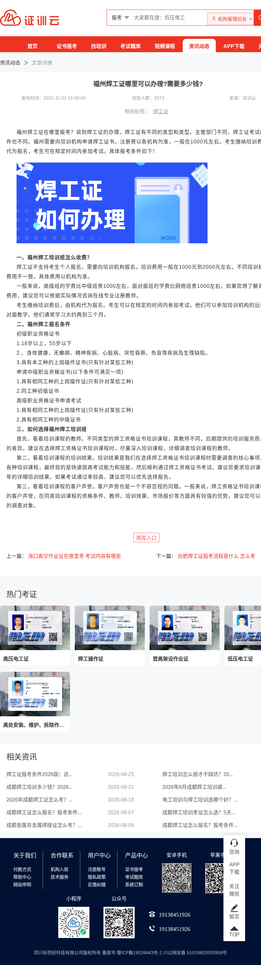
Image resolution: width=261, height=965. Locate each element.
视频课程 (165, 46)
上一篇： (63, 556)
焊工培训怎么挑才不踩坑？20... (197, 774)
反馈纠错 (97, 884)
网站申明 (22, 884)
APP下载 (233, 46)
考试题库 (130, 46)
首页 (32, 46)
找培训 (98, 46)
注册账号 (97, 869)
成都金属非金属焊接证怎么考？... (43, 825)
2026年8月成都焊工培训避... (194, 787)
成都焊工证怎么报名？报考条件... (43, 812)
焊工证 (160, 111)
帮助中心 (22, 876)
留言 (234, 916)
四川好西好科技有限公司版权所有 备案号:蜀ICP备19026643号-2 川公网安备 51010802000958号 (130, 952)
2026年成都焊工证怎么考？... (39, 799)
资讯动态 (199, 46)
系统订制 (134, 884)
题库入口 (146, 538)
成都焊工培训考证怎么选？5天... (198, 812)
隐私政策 (97, 876)
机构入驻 (59, 869)
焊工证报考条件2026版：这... (39, 774)
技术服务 (59, 876)
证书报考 (67, 46)
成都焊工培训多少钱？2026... (39, 787)
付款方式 (22, 869)
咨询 (234, 852)
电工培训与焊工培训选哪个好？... (199, 799)
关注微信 (234, 890)
